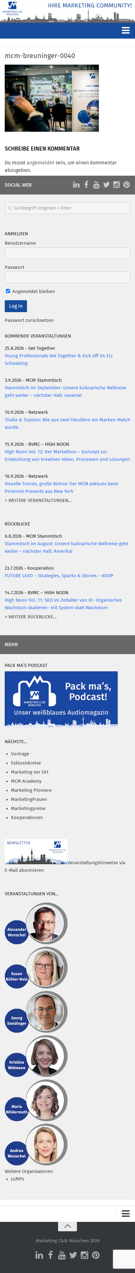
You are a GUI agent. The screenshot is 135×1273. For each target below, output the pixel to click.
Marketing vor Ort (29, 772)
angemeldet (40, 162)
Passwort (14, 267)
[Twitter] (106, 185)
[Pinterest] (126, 185)
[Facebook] (86, 185)
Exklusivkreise (26, 763)
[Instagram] (116, 185)
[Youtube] (96, 185)
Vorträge (20, 754)
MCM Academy (26, 781)
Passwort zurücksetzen (29, 320)
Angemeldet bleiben (33, 291)
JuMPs (17, 1179)
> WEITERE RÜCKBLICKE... (31, 617)
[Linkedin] (76, 185)
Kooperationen (27, 817)
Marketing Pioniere (31, 790)
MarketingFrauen (29, 799)
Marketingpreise (28, 808)
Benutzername (20, 243)
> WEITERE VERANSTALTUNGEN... (38, 500)
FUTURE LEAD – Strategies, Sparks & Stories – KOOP (59, 575)
